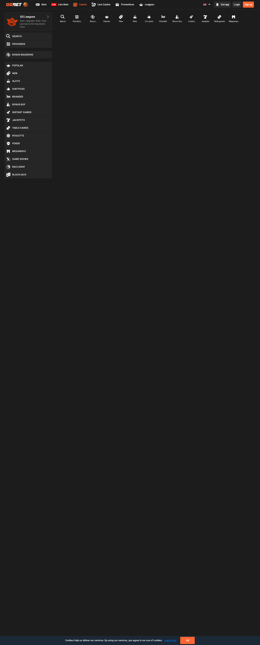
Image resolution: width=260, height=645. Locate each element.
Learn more (170, 640)
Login (237, 4)
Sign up (248, 4)
